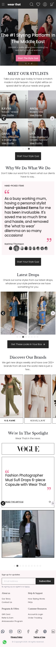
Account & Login (35, 614)
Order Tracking (35, 617)
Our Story (6, 598)
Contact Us (7, 602)
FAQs (30, 602)
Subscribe (45, 581)
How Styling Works (36, 598)
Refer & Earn (7, 617)
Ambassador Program (12, 621)
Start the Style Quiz (28, 58)
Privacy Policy (16, 637)
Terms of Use (39, 637)
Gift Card (6, 614)
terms (27, 587)
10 (40, 566)
